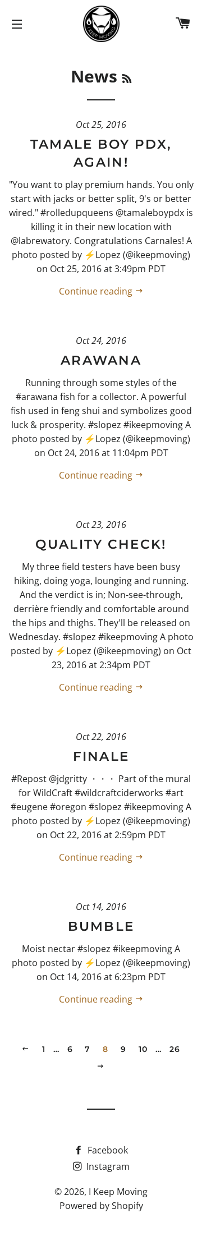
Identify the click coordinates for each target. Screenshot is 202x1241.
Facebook (106, 1150)
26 (175, 1049)
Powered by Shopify (101, 1205)
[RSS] (127, 78)
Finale (101, 756)
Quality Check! (100, 544)
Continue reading (97, 291)
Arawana (101, 360)
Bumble (101, 926)
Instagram (107, 1166)
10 (143, 1049)
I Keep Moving (118, 1191)
